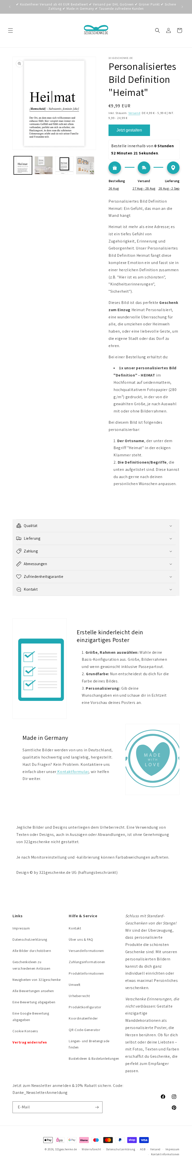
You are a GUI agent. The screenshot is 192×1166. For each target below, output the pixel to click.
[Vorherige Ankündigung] (9, 6)
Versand (134, 113)
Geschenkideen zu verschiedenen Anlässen (31, 965)
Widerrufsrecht (91, 1149)
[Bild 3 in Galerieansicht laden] (64, 165)
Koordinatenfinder (83, 1018)
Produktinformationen (86, 973)
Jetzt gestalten (129, 130)
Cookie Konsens (25, 1031)
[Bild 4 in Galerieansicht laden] (85, 165)
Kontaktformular (72, 771)
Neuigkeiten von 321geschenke (36, 979)
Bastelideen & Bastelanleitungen (94, 1058)
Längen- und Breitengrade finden (89, 1044)
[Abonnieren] (96, 1107)
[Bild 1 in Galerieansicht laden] (23, 165)
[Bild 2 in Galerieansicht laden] (43, 165)
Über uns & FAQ (81, 939)
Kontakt (75, 928)
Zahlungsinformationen (87, 962)
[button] (10, 30)
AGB (142, 1149)
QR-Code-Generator (84, 1030)
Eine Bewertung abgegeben (33, 1002)
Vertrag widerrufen (29, 1042)
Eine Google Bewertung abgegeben (30, 1016)
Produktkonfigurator (85, 1007)
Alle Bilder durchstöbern (31, 950)
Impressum (21, 928)
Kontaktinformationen (165, 1154)
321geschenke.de (66, 1149)
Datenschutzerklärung (29, 939)
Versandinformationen (86, 950)
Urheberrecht (79, 996)
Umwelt (74, 984)
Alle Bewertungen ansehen (33, 991)
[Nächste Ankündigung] (182, 6)
